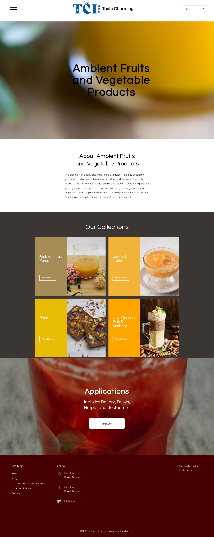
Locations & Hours (22, 488)
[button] (13, 8)
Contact (16, 493)
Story (14, 478)
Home (15, 473)
